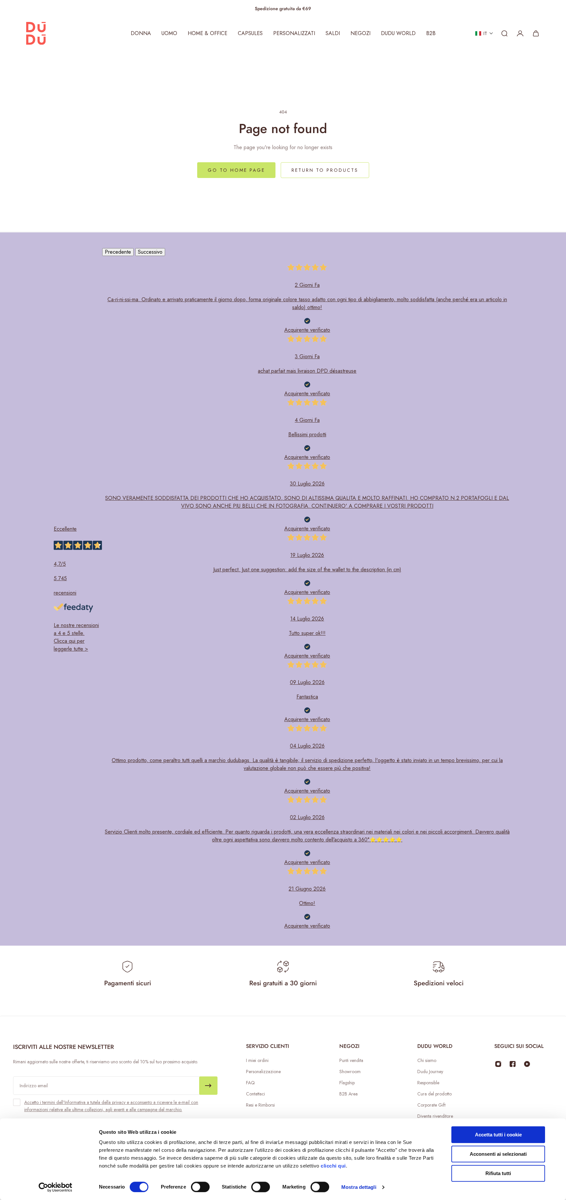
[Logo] (36, 33)
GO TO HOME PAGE (236, 170)
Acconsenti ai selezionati (498, 1154)
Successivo (150, 252)
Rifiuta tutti (498, 1173)
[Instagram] (498, 1064)
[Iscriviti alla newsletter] (208, 1085)
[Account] (520, 33)
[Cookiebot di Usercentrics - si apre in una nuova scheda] (55, 1187)
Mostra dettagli (358, 1187)
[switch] (200, 1187)
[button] (484, 33)
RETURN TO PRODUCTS (325, 170)
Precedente (118, 252)
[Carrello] (536, 33)
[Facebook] (512, 1064)
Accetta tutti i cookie (498, 1134)
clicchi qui (333, 1166)
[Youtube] (527, 1064)
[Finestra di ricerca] (504, 33)
